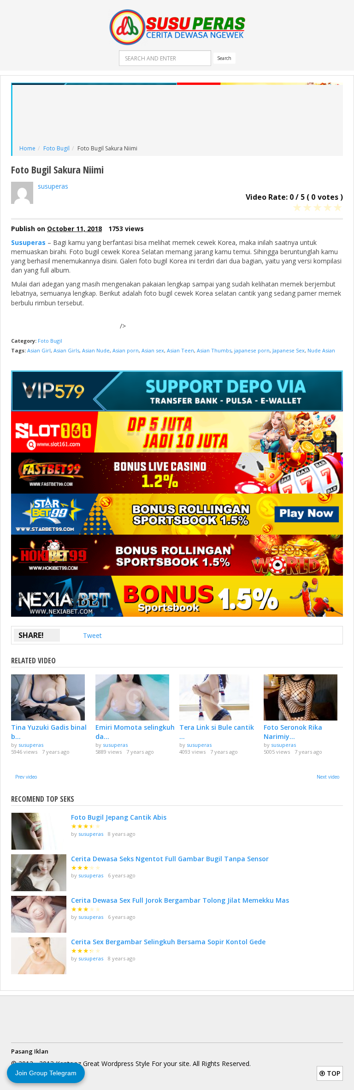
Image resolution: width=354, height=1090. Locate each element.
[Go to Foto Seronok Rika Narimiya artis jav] (303, 697)
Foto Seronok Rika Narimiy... (293, 732)
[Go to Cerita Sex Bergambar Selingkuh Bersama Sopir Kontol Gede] (38, 955)
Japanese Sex (288, 350)
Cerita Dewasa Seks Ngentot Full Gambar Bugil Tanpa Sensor (170, 858)
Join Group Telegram (46, 1073)
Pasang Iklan (29, 1051)
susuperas (53, 186)
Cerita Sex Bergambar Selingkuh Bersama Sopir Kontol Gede (168, 941)
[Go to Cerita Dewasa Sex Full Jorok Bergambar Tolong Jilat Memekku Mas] (38, 914)
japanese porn (252, 350)
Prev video (26, 777)
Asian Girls (66, 350)
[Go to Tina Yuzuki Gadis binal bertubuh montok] (51, 697)
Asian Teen (180, 350)
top (332, 1073)
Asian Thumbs (214, 350)
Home (27, 148)
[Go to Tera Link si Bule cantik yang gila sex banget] (219, 697)
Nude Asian (321, 350)
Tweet (92, 635)
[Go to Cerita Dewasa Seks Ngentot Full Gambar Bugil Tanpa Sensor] (38, 872)
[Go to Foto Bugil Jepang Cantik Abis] (38, 831)
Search (224, 58)
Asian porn (125, 350)
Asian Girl (39, 350)
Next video (328, 777)
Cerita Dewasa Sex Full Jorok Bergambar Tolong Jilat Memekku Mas (180, 900)
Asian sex (153, 350)
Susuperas (28, 242)
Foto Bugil (56, 148)
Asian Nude (96, 350)
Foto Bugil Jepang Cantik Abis (118, 817)
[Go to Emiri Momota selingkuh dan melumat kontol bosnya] (135, 697)
